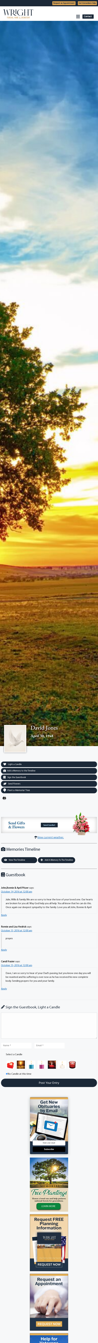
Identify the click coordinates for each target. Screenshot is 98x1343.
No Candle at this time (19, 1074)
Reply (4, 915)
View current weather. (50, 837)
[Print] (4, 798)
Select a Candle (14, 1054)
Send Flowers (14, 784)
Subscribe (49, 1149)
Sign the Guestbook (16, 777)
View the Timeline (16, 860)
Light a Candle (15, 764)
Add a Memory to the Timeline (21, 771)
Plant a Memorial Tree (18, 790)
